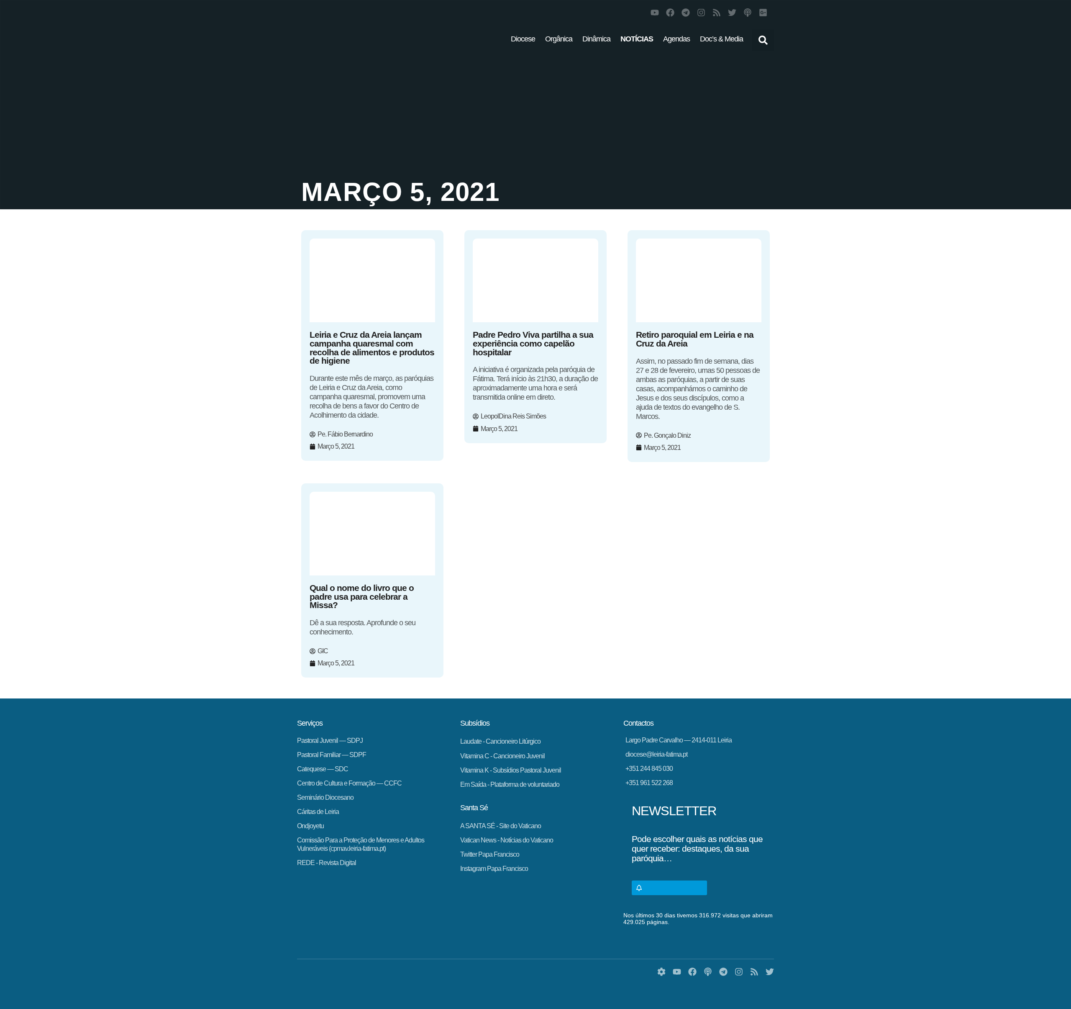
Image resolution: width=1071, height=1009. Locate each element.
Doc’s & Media (721, 39)
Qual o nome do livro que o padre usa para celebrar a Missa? (362, 596)
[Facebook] (670, 12)
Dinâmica (596, 39)
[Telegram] (686, 12)
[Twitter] (732, 12)
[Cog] (661, 972)
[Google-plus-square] (763, 12)
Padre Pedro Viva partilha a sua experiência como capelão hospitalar (533, 343)
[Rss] (716, 12)
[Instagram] (701, 12)
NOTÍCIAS (636, 39)
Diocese (523, 39)
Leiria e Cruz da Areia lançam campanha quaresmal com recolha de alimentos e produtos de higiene (372, 347)
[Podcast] (747, 12)
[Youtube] (655, 12)
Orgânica (558, 39)
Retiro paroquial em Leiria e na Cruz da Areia (694, 339)
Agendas (676, 39)
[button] (763, 40)
